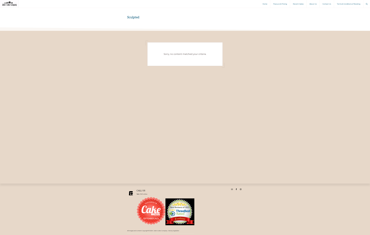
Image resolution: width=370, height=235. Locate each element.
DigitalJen (176, 230)
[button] (366, 4)
